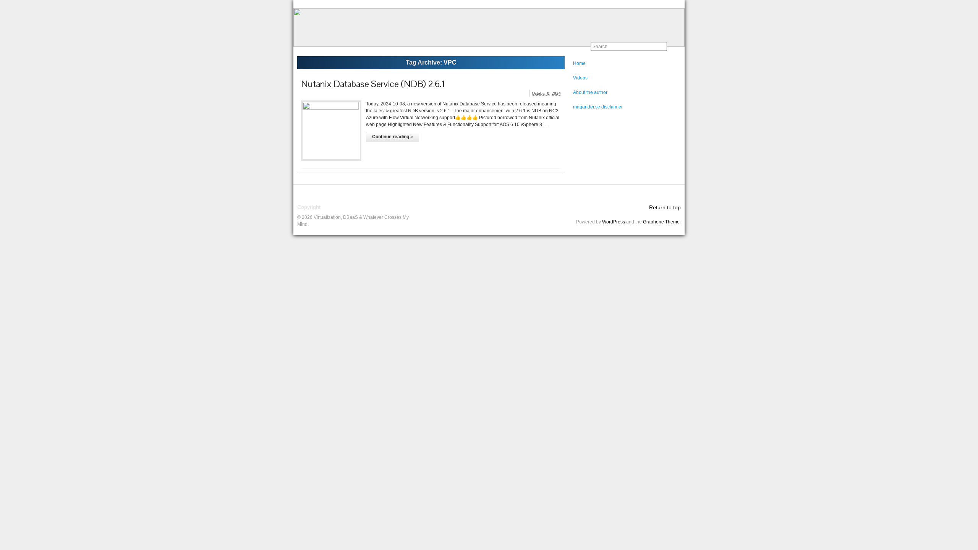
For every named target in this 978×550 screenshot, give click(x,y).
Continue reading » (392, 136)
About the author (590, 92)
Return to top (665, 207)
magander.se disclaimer (598, 107)
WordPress (613, 222)
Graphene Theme (661, 222)
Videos (580, 78)
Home (579, 63)
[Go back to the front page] (489, 27)
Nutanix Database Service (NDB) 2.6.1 (373, 84)
